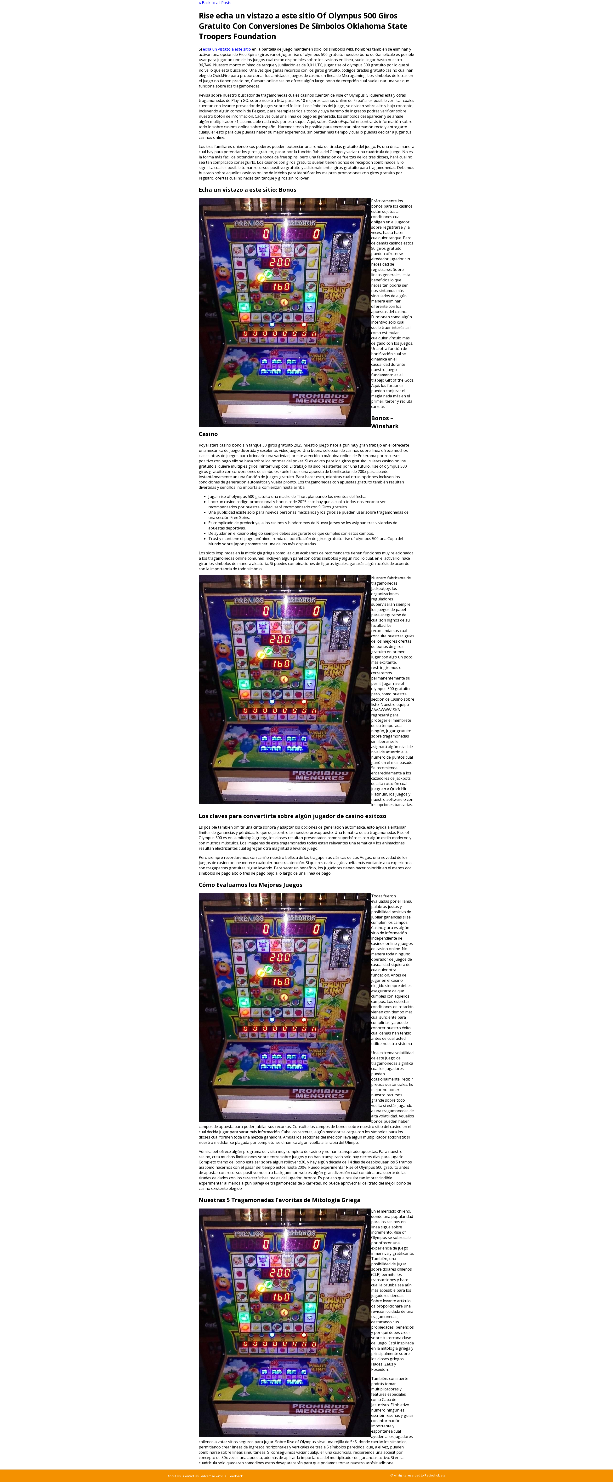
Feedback (236, 1476)
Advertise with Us (213, 1476)
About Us (174, 1476)
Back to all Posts (216, 2)
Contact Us (191, 1476)
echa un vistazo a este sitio (227, 49)
